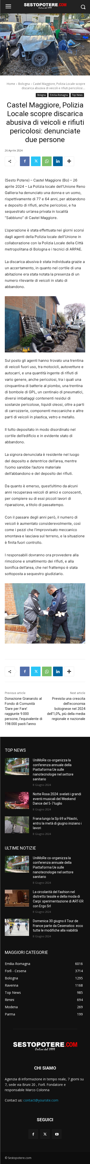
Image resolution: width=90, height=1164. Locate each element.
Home (11, 84)
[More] (69, 161)
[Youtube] (56, 1134)
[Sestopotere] (45, 5)
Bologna (24, 84)
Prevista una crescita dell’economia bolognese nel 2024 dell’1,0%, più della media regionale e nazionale (66, 708)
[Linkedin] (58, 161)
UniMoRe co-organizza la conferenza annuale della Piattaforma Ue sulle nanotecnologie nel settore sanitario (53, 769)
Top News (77, 95)
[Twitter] (36, 161)
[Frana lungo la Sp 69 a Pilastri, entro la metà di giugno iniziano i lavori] (17, 824)
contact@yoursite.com (40, 1100)
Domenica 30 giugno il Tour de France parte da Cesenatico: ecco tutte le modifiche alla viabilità (58, 925)
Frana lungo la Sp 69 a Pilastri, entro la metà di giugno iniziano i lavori (57, 823)
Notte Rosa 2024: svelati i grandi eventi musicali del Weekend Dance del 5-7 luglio (57, 798)
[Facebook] (25, 161)
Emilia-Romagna (59, 95)
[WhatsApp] (47, 161)
